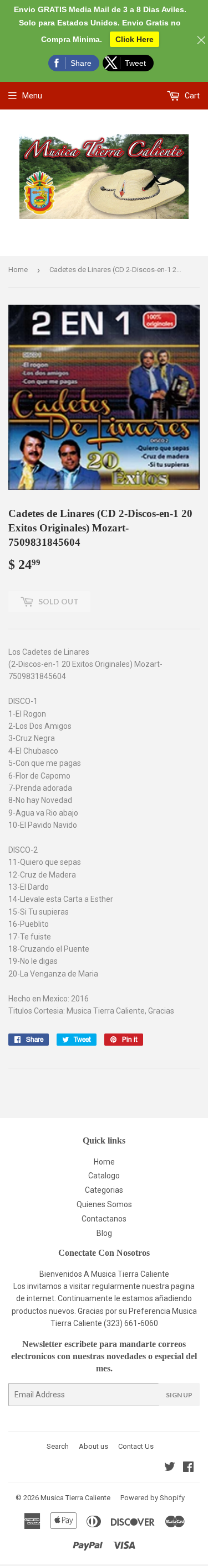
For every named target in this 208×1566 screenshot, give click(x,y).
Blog (104, 1233)
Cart (191, 95)
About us (93, 1446)
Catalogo (104, 1175)
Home (18, 269)
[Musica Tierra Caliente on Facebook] (188, 1468)
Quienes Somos (104, 1204)
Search (58, 1446)
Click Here (134, 39)
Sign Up (179, 1395)
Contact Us (136, 1446)
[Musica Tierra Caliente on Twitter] (169, 1468)
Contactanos (104, 1218)
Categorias (104, 1190)
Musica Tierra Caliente (75, 1498)
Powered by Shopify (152, 1498)
